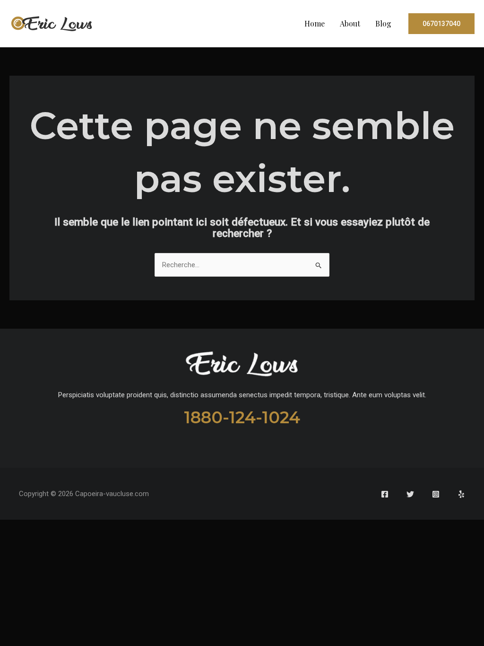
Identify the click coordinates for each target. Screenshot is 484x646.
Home (314, 23)
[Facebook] (385, 494)
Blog (383, 23)
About (350, 23)
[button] (441, 23)
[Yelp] (461, 494)
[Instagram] (436, 494)
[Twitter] (410, 494)
